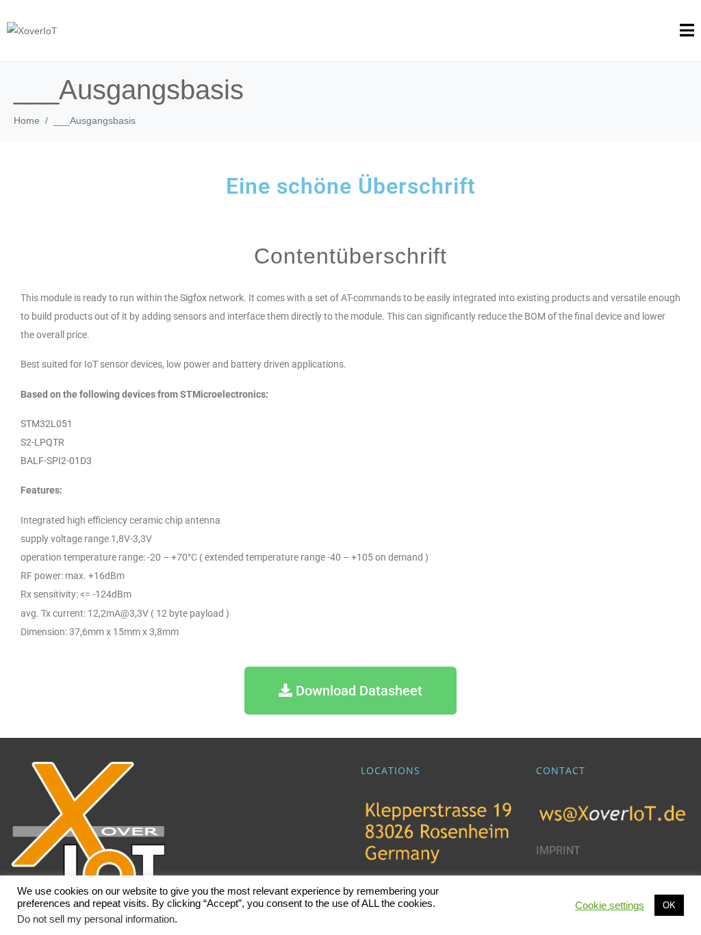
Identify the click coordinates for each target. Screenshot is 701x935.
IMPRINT (558, 850)
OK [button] (669, 905)
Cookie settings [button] (609, 905)
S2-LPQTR (42, 442)
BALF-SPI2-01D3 (56, 461)
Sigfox (193, 298)
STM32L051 (47, 424)
